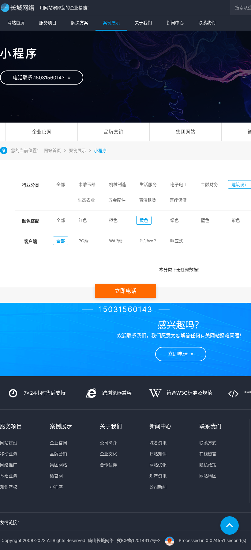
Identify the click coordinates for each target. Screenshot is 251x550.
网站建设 (8, 442)
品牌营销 (113, 132)
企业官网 (41, 132)
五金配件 (117, 200)
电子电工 (178, 184)
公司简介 (108, 442)
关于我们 (143, 22)
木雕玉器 (87, 184)
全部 (60, 184)
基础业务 (8, 475)
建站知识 (158, 453)
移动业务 (8, 453)
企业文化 (108, 453)
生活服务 (148, 184)
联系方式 (207, 442)
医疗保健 (178, 200)
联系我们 (206, 22)
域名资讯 (158, 442)
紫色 (235, 220)
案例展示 (111, 22)
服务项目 (47, 22)
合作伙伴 (108, 464)
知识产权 (8, 486)
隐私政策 (207, 464)
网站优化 (158, 464)
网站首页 (15, 22)
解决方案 (79, 22)
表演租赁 (147, 200)
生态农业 (86, 200)
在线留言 (207, 453)
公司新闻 (158, 486)
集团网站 (185, 132)
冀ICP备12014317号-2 (138, 540)
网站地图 (207, 475)
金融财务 (209, 184)
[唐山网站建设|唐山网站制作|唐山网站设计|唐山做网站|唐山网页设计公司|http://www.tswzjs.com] (18, 7)
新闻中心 (175, 22)
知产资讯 (158, 475)
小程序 (100, 150)
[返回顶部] (229, 525)
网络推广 (8, 464)
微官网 (56, 475)
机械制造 (117, 184)
